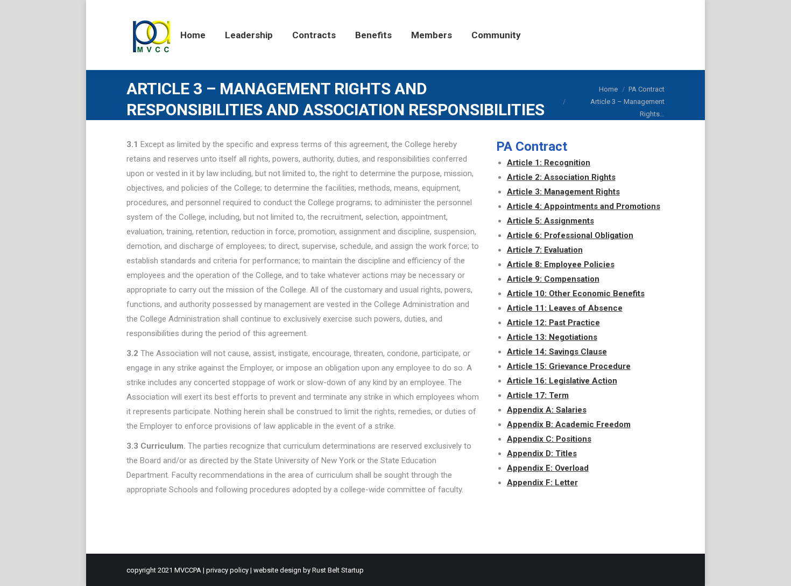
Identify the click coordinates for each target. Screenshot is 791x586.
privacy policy (227, 570)
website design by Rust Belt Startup (308, 570)
